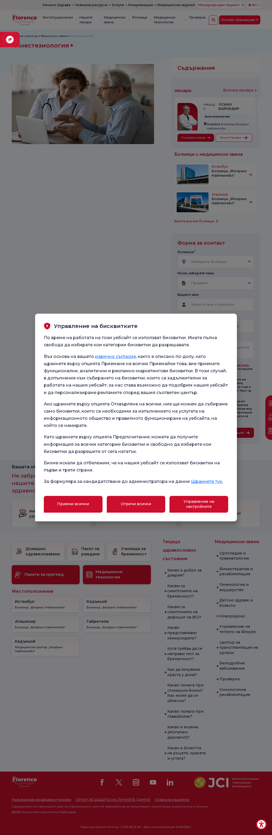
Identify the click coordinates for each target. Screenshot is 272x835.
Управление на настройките (199, 504)
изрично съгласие (115, 356)
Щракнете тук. (207, 481)
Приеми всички (73, 503)
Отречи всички (136, 503)
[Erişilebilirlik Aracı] (261, 824)
